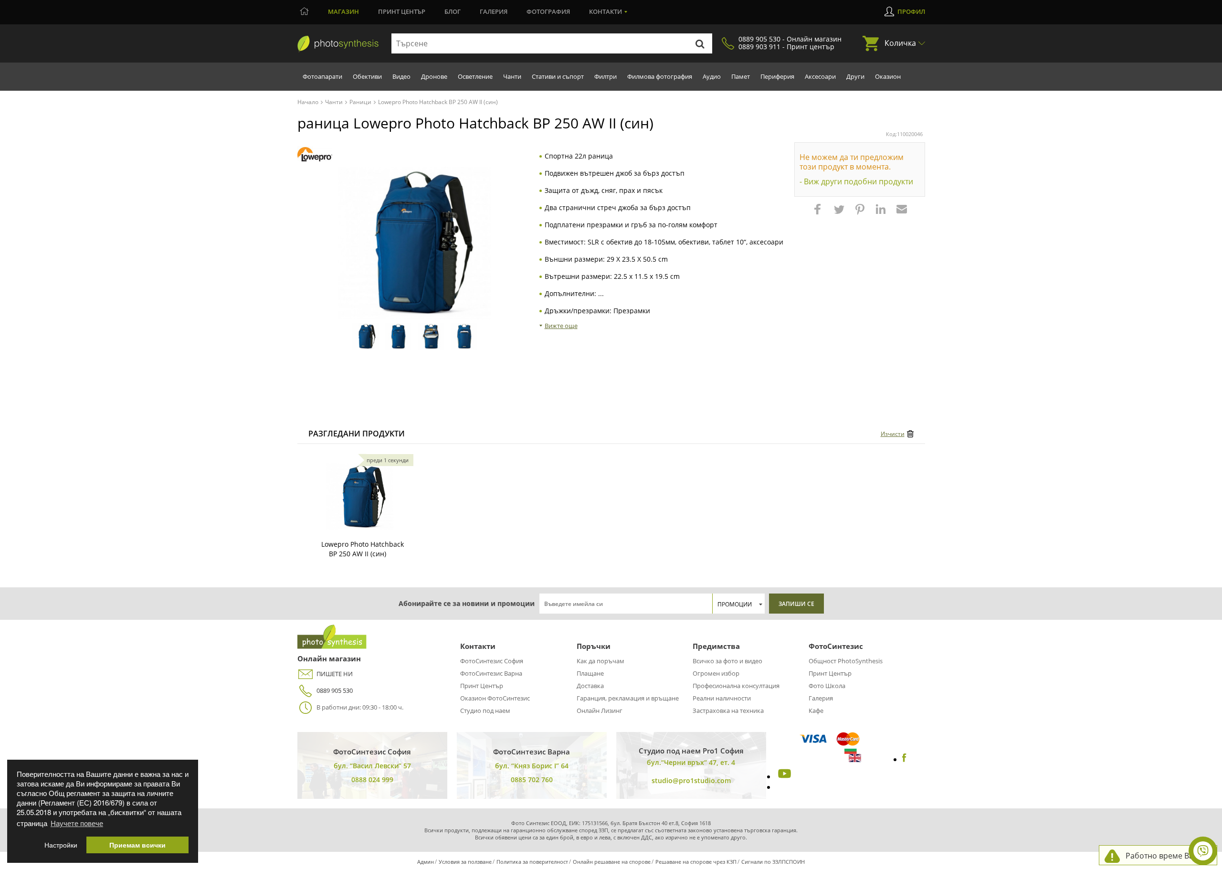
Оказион (888, 76)
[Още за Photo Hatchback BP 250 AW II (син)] (360, 496)
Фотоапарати (322, 76)
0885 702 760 (532, 779)
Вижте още (561, 325)
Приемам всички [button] (137, 844)
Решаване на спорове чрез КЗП (696, 861)
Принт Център (481, 685)
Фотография (548, 11)
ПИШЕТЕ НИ (334, 673)
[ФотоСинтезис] (338, 44)
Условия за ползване (465, 861)
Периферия (777, 76)
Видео (401, 76)
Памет (740, 76)
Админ (425, 861)
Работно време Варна (1166, 855)
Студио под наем (485, 710)
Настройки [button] (60, 844)
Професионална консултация (736, 685)
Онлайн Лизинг (599, 710)
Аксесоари (820, 76)
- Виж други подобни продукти (856, 181)
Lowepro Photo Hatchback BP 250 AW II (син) (362, 549)
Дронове (434, 76)
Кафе (816, 710)
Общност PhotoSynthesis (846, 661)
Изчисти (893, 434)
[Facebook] (904, 759)
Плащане (590, 673)
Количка (900, 43)
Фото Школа (827, 685)
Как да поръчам (600, 661)
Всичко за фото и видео (727, 661)
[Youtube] (783, 776)
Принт (401, 11)
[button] (818, 214)
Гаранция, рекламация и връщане (628, 698)
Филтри (605, 76)
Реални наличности (722, 698)
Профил (911, 11)
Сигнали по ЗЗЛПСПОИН (773, 861)
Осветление (475, 76)
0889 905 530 (334, 690)
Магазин (343, 11)
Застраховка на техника (728, 710)
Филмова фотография (659, 76)
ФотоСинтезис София (491, 661)
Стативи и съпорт (558, 76)
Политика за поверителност (532, 861)
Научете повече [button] (77, 823)
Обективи (367, 76)
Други (855, 76)
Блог (452, 11)
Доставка (590, 685)
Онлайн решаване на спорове (612, 861)
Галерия (493, 11)
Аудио (712, 76)
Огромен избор (716, 673)
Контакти (605, 11)
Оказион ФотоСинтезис (495, 698)
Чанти (512, 76)
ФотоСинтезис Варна (491, 673)
